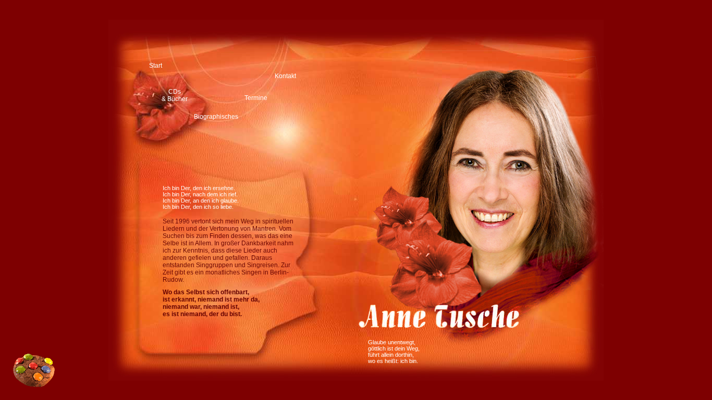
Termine (255, 98)
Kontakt (285, 76)
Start (155, 65)
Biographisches (216, 116)
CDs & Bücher (175, 95)
